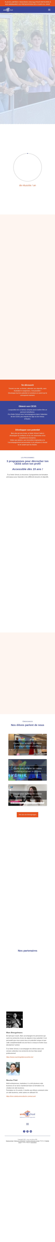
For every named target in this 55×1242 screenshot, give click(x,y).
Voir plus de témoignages (27, 815)
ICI (34, 2)
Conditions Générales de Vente (32, 1141)
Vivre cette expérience (15, 291)
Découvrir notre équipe (15, 900)
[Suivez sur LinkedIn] (31, 1131)
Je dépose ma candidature (27, 371)
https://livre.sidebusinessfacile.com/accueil (21, 1096)
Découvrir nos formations (18, 117)
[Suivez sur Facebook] (24, 1131)
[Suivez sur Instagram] (27, 1131)
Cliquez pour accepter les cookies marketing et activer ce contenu (27, 744)
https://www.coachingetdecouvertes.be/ (19, 1057)
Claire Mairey (34, 1142)
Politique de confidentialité (19, 1141)
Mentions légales (9, 1141)
